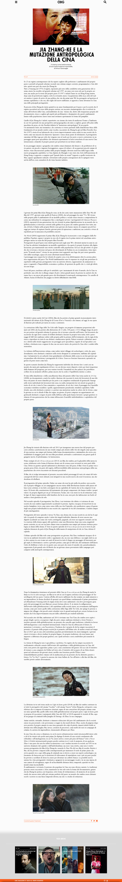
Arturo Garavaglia (62, 68)
